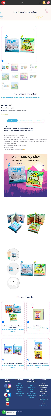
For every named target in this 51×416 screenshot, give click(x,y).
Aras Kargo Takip (31, 393)
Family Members (38, 326)
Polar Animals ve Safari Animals (17, 110)
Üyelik (31, 385)
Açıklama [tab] (12, 121)
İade (19, 383)
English (12, 108)
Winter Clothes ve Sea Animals (13, 363)
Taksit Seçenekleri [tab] (26, 121)
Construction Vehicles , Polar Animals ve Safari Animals (13, 326)
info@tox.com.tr (43, 405)
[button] (33, 29)
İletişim (31, 391)
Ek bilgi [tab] (39, 121)
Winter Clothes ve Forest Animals (38, 363)
